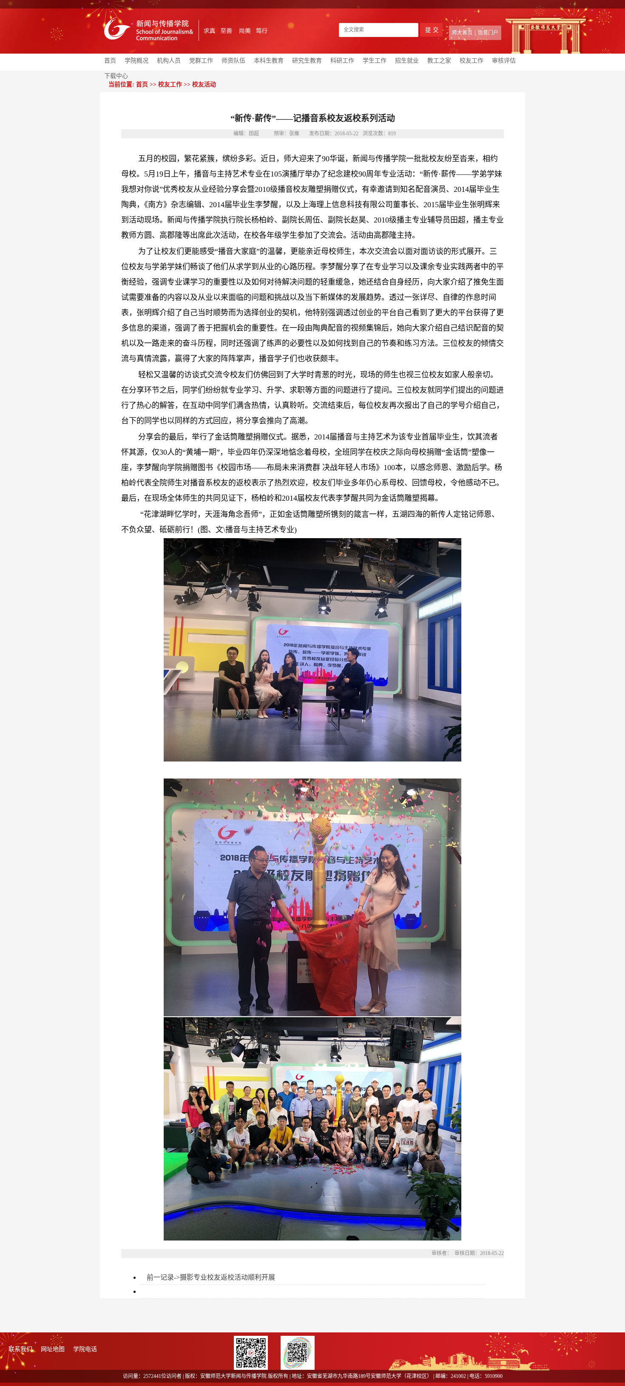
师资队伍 (233, 60)
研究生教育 (307, 60)
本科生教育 (269, 60)
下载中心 (116, 76)
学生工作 (374, 60)
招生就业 (407, 60)
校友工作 (471, 60)
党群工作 (201, 60)
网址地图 (53, 1349)
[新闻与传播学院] (186, 29)
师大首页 (462, 33)
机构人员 (169, 60)
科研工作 (342, 60)
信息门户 (488, 33)
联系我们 (20, 1349)
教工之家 (439, 60)
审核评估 (504, 60)
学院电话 (85, 1349)
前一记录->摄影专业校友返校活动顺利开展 (211, 1277)
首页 (110, 60)
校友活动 (204, 84)
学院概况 (136, 60)
